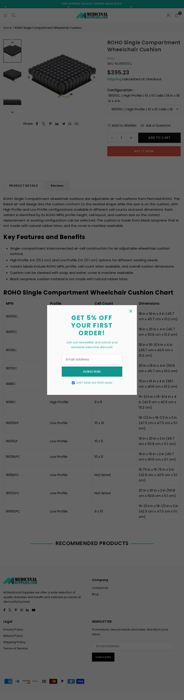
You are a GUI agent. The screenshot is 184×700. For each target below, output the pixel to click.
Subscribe (92, 371)
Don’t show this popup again (94, 383)
